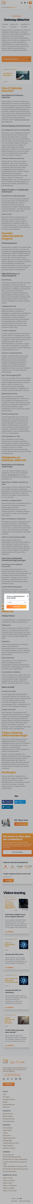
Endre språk (16, 606)
